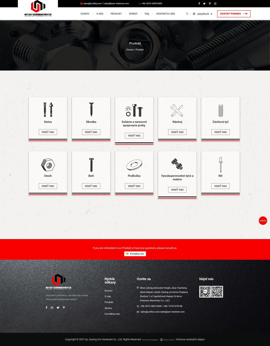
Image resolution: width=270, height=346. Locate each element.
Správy (133, 13)
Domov (85, 13)
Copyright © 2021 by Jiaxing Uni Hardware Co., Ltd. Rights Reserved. (103, 339)
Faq (147, 13)
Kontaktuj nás (165, 13)
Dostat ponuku (231, 14)
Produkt (116, 13)
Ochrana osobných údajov (190, 339)
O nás (99, 13)
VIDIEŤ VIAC (48, 132)
